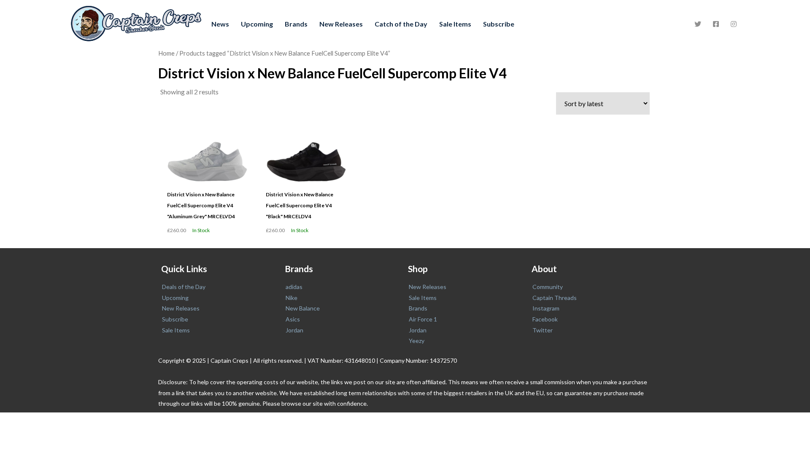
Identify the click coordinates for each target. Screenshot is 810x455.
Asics (293, 319)
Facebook (545, 319)
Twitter (542, 330)
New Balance (303, 308)
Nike (291, 297)
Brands (296, 24)
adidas (294, 286)
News (220, 24)
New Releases (341, 24)
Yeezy (416, 340)
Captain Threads (554, 297)
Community (547, 286)
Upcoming (257, 24)
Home (166, 53)
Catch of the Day (401, 24)
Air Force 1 (423, 319)
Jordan (294, 330)
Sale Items (455, 24)
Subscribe (498, 24)
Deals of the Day (183, 286)
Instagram (545, 308)
